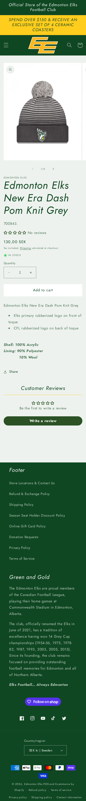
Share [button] (13, 371)
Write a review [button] (43, 420)
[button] (6, 45)
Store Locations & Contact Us (32, 483)
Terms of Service (22, 558)
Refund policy (37, 790)
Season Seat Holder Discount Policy (37, 515)
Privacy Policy (19, 547)
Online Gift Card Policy (27, 526)
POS (46, 784)
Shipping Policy (21, 504)
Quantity (9, 263)
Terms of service (61, 790)
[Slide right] (53, 169)
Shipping (25, 248)
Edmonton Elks (33, 784)
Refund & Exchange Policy (29, 493)
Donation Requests (24, 537)
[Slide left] (33, 169)
